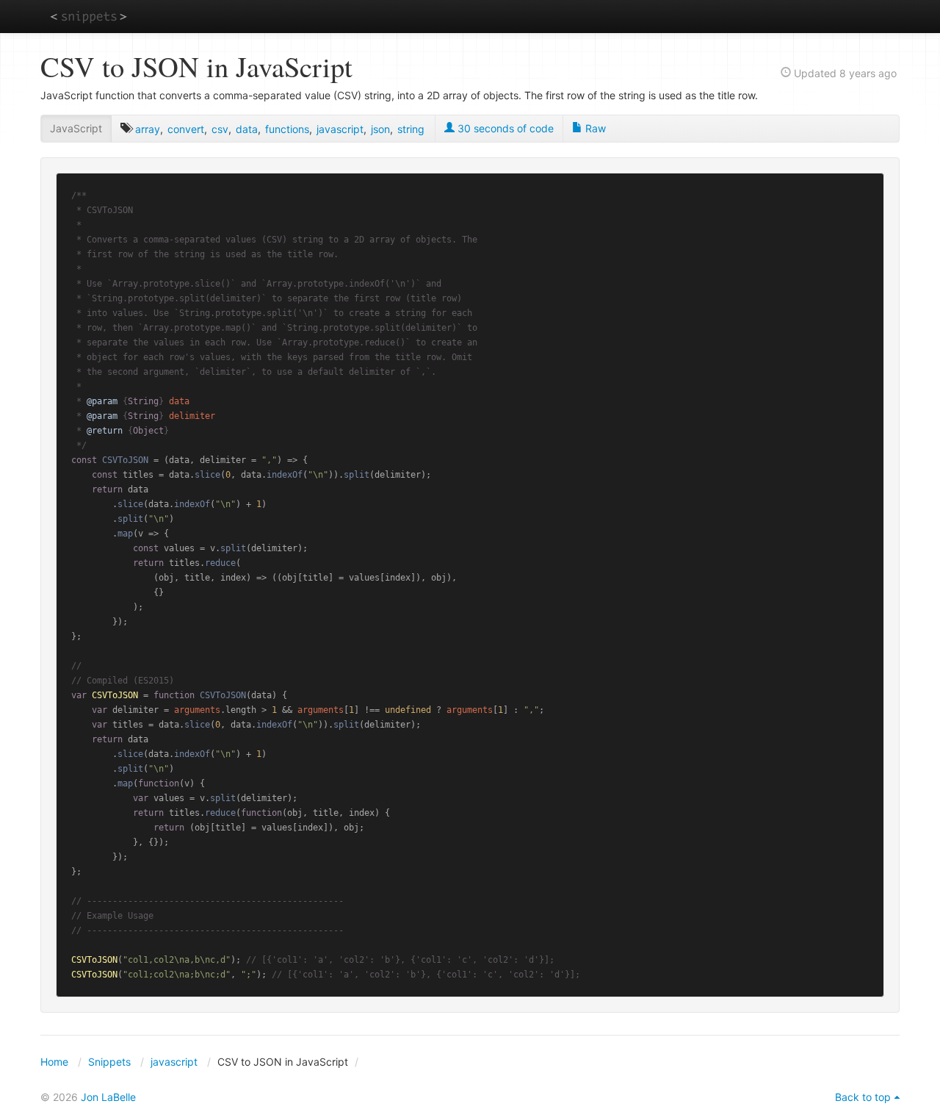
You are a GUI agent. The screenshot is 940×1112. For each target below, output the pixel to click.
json (380, 129)
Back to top (863, 1097)
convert (185, 129)
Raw (594, 128)
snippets (88, 16)
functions (287, 129)
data (247, 129)
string (410, 129)
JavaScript (76, 128)
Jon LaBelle (108, 1097)
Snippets (109, 1061)
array (147, 129)
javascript (340, 129)
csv (220, 129)
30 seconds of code (504, 128)
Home (54, 1061)
